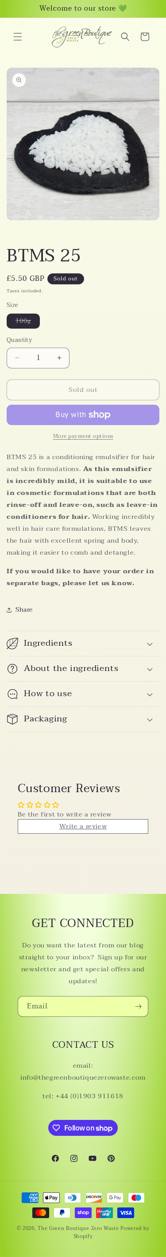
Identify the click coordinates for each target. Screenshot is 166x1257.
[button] (17, 36)
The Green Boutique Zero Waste (79, 1228)
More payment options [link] (83, 436)
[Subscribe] (138, 1006)
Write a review (83, 826)
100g (27, 322)
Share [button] (24, 610)
